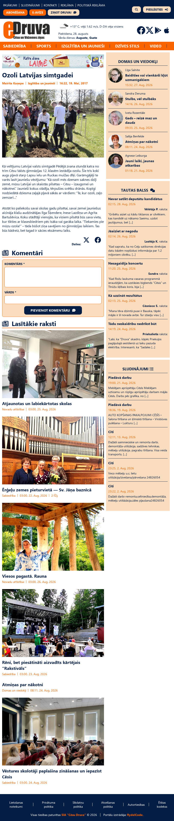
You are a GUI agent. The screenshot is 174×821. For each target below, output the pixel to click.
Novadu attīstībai (13, 409)
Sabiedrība (14, 46)
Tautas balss (135, 190)
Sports (43, 46)
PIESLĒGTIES (154, 9)
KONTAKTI (50, 5)
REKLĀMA (67, 5)
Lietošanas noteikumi (16, 804)
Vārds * (10, 292)
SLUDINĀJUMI (30, 5)
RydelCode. (135, 815)
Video (155, 46)
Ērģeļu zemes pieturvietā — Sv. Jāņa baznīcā (46, 489)
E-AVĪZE (37, 12)
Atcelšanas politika (108, 804)
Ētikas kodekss (162, 804)
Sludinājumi (135, 368)
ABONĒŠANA (15, 12)
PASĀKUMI (10, 5)
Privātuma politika (48, 804)
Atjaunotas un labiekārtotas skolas (37, 403)
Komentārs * (14, 264)
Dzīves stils (127, 46)
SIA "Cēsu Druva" (74, 815)
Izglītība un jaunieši (83, 46)
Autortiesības (136, 805)
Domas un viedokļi (14, 690)
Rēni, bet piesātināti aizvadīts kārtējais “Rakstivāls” (41, 665)
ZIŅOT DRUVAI (61, 12)
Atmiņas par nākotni (22, 684)
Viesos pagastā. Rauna (24, 576)
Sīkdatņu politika (78, 804)
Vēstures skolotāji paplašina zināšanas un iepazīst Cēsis (52, 773)
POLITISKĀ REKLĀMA (91, 5)
